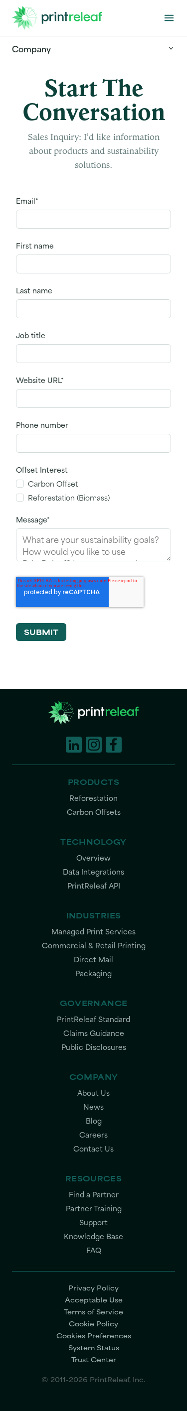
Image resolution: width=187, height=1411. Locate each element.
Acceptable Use (94, 1299)
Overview (93, 858)
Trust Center (93, 1359)
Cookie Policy (93, 1323)
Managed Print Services (93, 931)
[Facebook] (114, 745)
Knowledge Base (93, 1236)
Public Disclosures (93, 1047)
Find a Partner (94, 1194)
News (93, 1107)
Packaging (93, 973)
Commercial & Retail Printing (94, 945)
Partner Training (94, 1208)
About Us (93, 1093)
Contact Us (93, 1149)
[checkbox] (93, 491)
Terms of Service (93, 1311)
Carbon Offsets (94, 812)
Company (31, 48)
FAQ (93, 1250)
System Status (93, 1347)
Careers (93, 1135)
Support (93, 1222)
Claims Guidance (93, 1033)
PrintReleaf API (93, 886)
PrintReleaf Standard (93, 1019)
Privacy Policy (93, 1287)
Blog (94, 1121)
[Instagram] (94, 745)
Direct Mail (93, 959)
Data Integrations (93, 872)
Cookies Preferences (93, 1335)
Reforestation (93, 798)
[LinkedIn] (74, 745)
